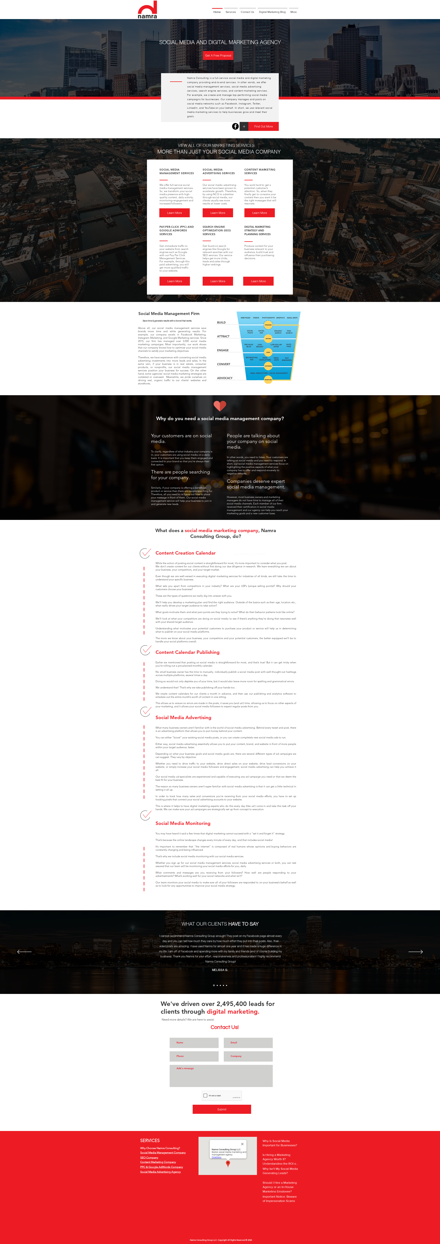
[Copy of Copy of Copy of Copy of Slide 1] (226, 985)
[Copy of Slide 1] (217, 985)
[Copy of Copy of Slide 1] (220, 985)
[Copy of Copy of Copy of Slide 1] (223, 985)
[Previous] (24, 952)
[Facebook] (235, 126)
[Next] (416, 952)
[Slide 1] (214, 985)
